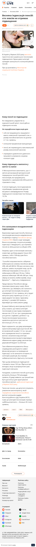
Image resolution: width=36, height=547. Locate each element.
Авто (19, 444)
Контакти (5, 488)
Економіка (28, 7)
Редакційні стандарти (21, 495)
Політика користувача (22, 484)
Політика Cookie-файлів (23, 499)
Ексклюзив (6, 458)
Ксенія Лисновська (10, 419)
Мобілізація (22, 466)
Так (33, 545)
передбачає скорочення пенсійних (15, 393)
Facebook (8, 523)
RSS (23, 523)
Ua (28, 3)
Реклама (5, 490)
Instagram (8, 519)
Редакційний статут (24, 491)
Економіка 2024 (14, 11)
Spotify (24, 516)
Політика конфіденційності (23, 488)
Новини (14, 7)
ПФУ (21, 409)
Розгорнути (18, 473)
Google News (26, 513)
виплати (28, 54)
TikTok (24, 509)
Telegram (8, 513)
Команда (5, 495)
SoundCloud (26, 519)
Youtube (7, 509)
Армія (21, 7)
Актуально (6, 444)
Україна (6, 7)
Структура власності (8, 493)
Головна (4, 11)
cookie (14, 545)
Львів (4, 466)
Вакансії (4, 485)
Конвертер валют (7, 500)
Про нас (4, 483)
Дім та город (6, 451)
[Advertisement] (18, 94)
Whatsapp (8, 526)
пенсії (14, 409)
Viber (6, 516)
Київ (19, 458)
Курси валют (6, 498)
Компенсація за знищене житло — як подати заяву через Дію (11, 217)
